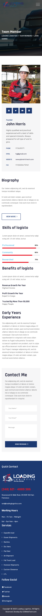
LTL (5, 574)
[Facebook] (9, 110)
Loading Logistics (24, 609)
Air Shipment (9, 556)
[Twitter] (15, 110)
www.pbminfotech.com (25, 159)
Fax (7, 165)
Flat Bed (7, 551)
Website (9, 159)
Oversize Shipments (11, 565)
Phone (8, 148)
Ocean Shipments (10, 537)
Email (8, 154)
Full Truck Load (9, 560)
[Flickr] (29, 110)
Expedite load (9, 533)
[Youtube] (22, 110)
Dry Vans (7, 547)
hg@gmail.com (21, 154)
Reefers (7, 542)
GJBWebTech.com (30, 612)
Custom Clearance (11, 570)
